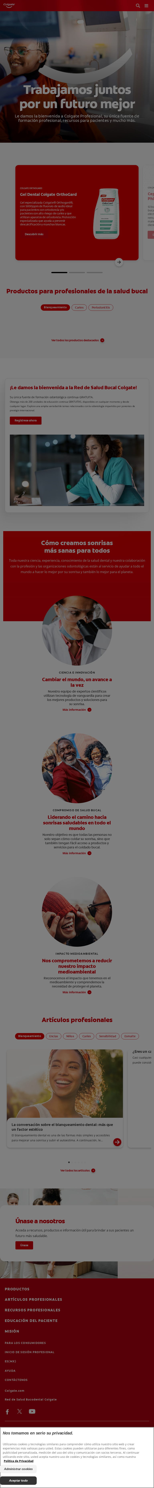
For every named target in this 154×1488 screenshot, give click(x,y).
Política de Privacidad (18, 1461)
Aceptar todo (18, 1480)
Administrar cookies (18, 1469)
